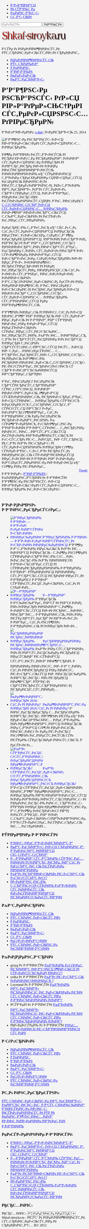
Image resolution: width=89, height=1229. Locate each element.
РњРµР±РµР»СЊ (23, 75)
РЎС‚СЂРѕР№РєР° (24, 64)
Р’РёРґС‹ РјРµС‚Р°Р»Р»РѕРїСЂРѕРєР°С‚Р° (41, 843)
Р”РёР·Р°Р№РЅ (21, 71)
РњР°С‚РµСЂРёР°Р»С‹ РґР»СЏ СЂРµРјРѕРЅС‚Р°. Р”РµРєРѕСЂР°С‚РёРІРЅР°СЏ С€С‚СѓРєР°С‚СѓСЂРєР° (47, 850)
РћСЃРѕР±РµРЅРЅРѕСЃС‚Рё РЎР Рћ (28, 1112)
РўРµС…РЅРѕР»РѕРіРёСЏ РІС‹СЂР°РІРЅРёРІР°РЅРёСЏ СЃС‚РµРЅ (45, 1029)
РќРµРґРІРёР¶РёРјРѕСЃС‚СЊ (32, 60)
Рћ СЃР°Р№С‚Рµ (22, 9)
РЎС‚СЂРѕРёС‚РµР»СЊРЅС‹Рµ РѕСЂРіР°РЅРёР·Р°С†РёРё (33, 946)
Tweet (83, 470)
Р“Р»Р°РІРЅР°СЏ (23, 5)
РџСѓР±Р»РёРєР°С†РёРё (28, 941)
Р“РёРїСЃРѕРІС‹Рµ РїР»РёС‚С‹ (24, 1109)
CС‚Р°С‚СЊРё (21, 17)
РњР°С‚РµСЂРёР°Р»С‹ (27, 79)
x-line (39, 132)
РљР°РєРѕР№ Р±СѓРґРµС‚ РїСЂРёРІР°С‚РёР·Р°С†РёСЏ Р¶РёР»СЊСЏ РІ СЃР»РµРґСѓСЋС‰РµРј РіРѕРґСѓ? (46, 969)
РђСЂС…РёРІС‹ (14, 1213)
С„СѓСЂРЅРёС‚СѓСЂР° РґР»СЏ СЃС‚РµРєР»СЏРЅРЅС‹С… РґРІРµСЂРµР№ (35, 207)
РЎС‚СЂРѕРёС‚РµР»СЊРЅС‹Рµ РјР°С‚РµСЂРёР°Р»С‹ (42, 1101)
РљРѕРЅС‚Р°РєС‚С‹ (24, 13)
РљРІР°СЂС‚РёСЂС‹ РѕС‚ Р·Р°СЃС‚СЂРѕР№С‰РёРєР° (43, 1105)
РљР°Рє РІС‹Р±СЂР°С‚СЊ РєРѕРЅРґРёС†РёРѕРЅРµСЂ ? (47, 979)
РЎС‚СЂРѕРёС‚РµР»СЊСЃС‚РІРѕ (35, 917)
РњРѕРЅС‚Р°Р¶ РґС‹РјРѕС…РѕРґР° (27, 1116)
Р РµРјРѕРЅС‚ (20, 68)
